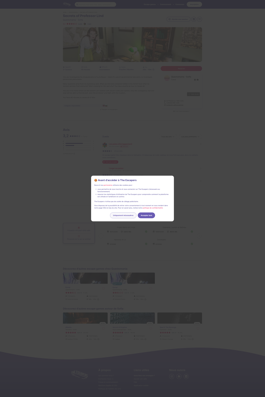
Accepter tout (146, 215)
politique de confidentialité (153, 208)
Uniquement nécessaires (123, 215)
